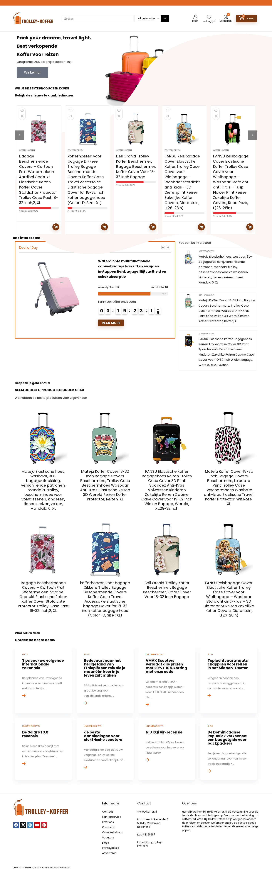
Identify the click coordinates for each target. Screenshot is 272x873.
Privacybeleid (110, 848)
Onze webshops (112, 832)
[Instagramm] (30, 825)
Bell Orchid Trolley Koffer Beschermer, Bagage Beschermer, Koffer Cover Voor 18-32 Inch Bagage (136, 166)
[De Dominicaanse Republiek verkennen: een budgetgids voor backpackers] (228, 749)
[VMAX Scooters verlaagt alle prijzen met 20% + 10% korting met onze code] (166, 679)
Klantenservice (111, 817)
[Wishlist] (209, 17)
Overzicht (108, 827)
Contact (107, 811)
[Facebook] (16, 825)
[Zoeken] (165, 18)
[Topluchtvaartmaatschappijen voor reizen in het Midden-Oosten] (228, 679)
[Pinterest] (44, 825)
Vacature (108, 837)
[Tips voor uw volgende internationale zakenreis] (43, 679)
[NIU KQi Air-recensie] (166, 749)
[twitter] (23, 825)
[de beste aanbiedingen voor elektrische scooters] (105, 749)
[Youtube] (37, 825)
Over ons (108, 822)
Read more (55, 226)
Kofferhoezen (27, 150)
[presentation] (19, 135)
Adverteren (109, 853)
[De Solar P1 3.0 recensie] (43, 749)
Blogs (105, 843)
